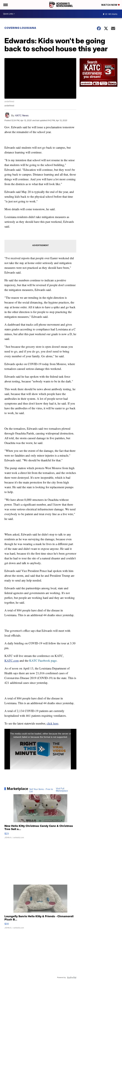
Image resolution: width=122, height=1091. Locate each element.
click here (52, 723)
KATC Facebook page (43, 660)
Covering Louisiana (20, 27)
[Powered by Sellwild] (71, 977)
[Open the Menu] (5, 5)
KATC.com (11, 660)
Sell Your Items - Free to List (41, 790)
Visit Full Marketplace (62, 790)
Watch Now (109, 4)
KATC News (22, 115)
